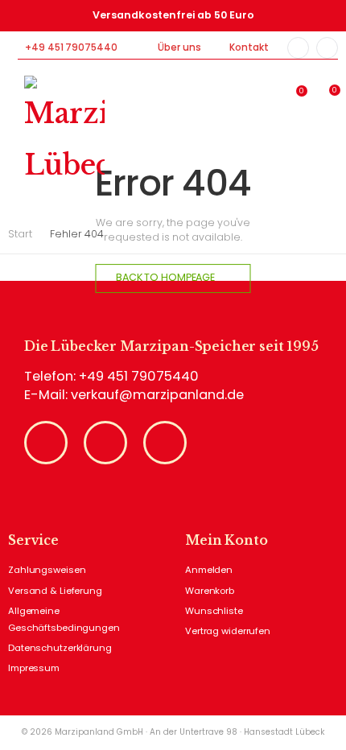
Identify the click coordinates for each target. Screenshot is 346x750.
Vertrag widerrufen (227, 630)
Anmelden (209, 569)
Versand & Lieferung (55, 590)
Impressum (34, 667)
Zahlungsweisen (46, 569)
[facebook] (298, 48)
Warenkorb (209, 590)
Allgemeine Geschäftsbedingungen (64, 619)
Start (20, 234)
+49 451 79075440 (71, 47)
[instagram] (327, 48)
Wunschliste (214, 610)
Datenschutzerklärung (60, 647)
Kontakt (248, 47)
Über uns (179, 47)
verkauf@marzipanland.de (157, 394)
